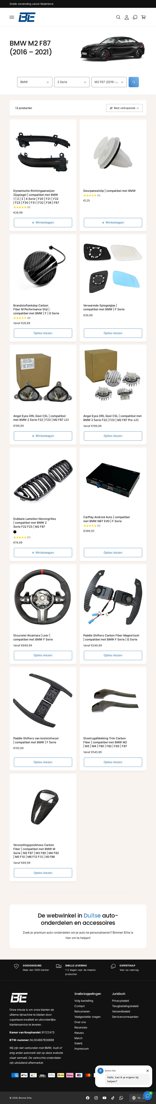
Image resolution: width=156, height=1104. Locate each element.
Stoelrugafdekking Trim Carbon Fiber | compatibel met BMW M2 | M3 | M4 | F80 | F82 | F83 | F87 (105, 742)
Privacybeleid (120, 1000)
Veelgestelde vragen (87, 1017)
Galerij (78, 1043)
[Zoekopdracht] (134, 82)
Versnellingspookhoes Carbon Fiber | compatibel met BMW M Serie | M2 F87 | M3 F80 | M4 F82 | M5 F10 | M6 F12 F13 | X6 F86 (36, 851)
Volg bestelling (83, 1000)
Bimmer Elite (25, 1098)
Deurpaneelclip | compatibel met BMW (109, 191)
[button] (12, 17)
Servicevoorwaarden (125, 1017)
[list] (78, 970)
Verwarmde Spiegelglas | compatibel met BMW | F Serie (104, 307)
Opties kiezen (43, 333)
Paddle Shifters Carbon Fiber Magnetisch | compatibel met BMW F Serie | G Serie (111, 637)
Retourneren (82, 1011)
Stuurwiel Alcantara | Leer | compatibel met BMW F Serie (33, 637)
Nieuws (79, 1033)
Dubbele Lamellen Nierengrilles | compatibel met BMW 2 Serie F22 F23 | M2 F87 (34, 523)
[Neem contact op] (135, 17)
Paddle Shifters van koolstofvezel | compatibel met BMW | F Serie (36, 740)
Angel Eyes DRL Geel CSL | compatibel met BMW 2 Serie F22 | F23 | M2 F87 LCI (41, 418)
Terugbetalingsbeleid (125, 1006)
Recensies (80, 1027)
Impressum (81, 1048)
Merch (78, 1038)
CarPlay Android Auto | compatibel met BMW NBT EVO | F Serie (106, 519)
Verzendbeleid (121, 1011)
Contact (79, 1006)
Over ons (80, 1022)
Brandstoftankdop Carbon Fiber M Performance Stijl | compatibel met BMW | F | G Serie (36, 309)
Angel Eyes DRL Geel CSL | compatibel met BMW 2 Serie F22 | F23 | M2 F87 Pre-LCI (112, 418)
